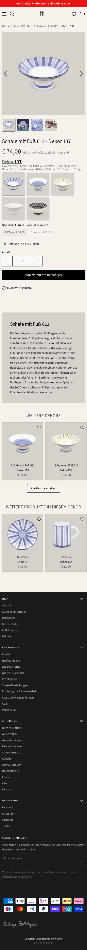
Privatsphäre (9, 679)
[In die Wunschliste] (39, 427)
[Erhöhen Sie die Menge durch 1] (37, 261)
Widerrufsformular (13, 673)
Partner (6, 790)
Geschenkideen (11, 624)
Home (6, 26)
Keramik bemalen (12, 746)
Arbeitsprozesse (11, 753)
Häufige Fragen (11, 661)
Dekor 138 (66, 470)
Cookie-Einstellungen (15, 685)
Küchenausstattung (14, 612)
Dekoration (9, 618)
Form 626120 (22, 26)
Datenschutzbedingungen (16, 877)
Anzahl (6, 252)
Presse (6, 777)
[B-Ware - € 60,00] (41, 237)
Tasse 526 (66, 557)
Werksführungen (12, 740)
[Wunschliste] (74, 14)
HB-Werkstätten (11, 728)
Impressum (9, 710)
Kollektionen (10, 630)
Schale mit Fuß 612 (46, 26)
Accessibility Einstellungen (18, 698)
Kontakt (7, 654)
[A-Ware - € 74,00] (15, 237)
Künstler (7, 759)
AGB (4, 704)
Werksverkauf (10, 734)
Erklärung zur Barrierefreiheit (19, 691)
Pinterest (7, 820)
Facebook (8, 808)
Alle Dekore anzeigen (43, 488)
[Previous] (6, 73)
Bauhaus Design (11, 765)
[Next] (81, 73)
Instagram (8, 814)
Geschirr (7, 606)
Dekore (6, 636)
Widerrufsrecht (11, 667)
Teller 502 (23, 557)
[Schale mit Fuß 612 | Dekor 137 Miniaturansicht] (8, 124)
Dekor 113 (23, 470)
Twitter (6, 826)
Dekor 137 (23, 562)
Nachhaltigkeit (10, 771)
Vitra (4, 783)
